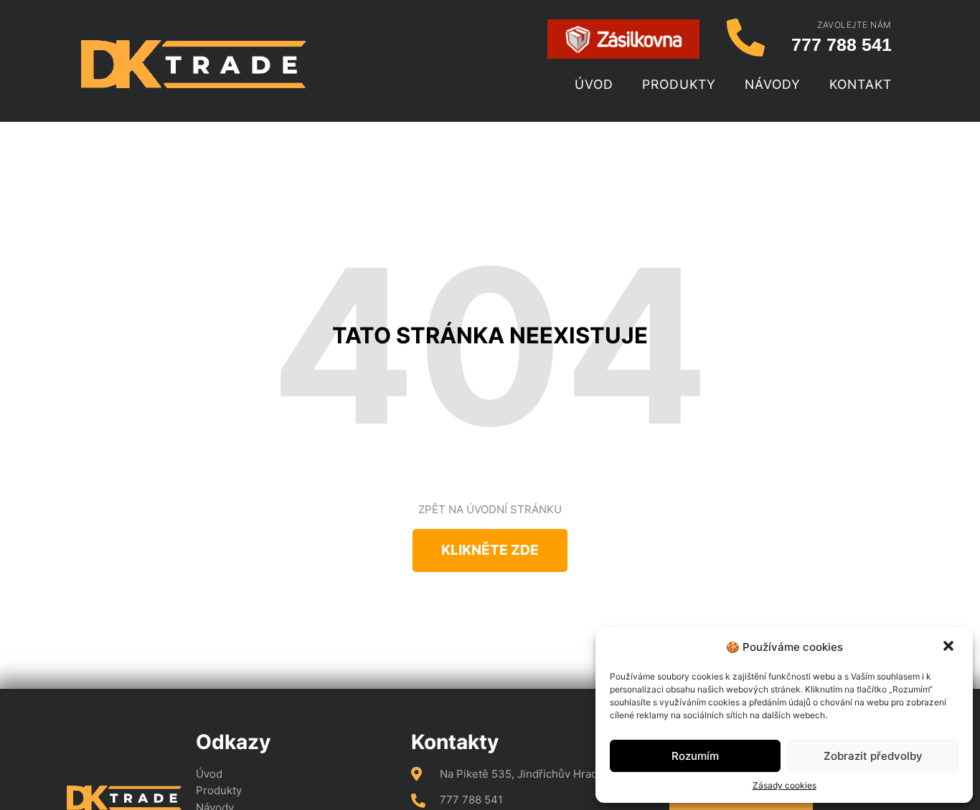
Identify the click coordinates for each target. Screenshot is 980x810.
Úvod (594, 84)
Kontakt (860, 84)
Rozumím (695, 756)
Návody (773, 84)
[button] (949, 647)
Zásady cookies (784, 785)
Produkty (679, 84)
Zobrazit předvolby (873, 756)
